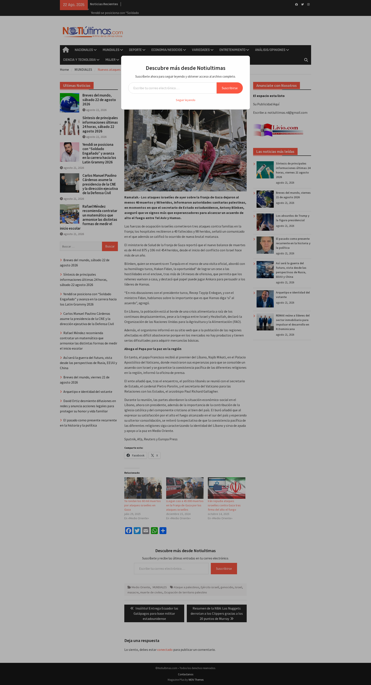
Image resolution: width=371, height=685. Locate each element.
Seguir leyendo (185, 100)
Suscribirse (230, 88)
